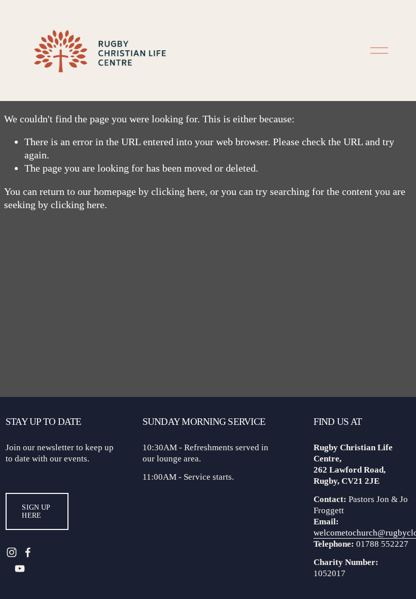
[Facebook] (28, 552)
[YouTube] (20, 568)
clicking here (178, 191)
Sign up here (36, 511)
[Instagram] (12, 552)
